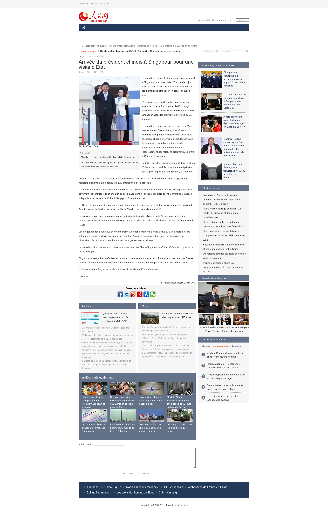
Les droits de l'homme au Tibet (135, 492)
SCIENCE (149, 32)
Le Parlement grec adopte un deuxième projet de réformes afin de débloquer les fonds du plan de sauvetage (165, 338)
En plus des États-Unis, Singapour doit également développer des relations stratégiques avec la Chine (109, 165)
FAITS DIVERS (183, 32)
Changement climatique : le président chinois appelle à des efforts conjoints (234, 79)
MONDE (119, 32)
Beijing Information (98, 492)
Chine (100, 56)
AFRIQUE (133, 32)
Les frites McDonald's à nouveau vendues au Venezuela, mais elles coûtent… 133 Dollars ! (221, 199)
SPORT (216, 32)
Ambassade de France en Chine (207, 487)
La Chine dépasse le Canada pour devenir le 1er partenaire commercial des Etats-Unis (234, 101)
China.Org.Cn (112, 487)
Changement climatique (122, 45)
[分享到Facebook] (120, 294)
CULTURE (164, 32)
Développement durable (95, 45)
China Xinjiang (168, 492)
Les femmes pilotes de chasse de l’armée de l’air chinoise (94, 427)
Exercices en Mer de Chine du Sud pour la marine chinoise (150, 427)
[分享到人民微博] (139, 294)
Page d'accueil (86, 56)
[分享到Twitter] (126, 294)
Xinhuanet (93, 487)
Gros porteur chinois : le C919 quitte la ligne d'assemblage (150, 400)
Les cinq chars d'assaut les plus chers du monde (179, 427)
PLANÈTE (202, 32)
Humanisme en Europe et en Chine (178, 45)
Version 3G (204, 20)
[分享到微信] (152, 294)
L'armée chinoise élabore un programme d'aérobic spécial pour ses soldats (223, 267)
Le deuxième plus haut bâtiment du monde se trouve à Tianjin (122, 427)
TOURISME (231, 32)
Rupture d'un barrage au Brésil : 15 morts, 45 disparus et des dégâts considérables (222, 213)
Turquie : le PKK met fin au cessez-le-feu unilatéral (165, 349)
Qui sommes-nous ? (223, 20)
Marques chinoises (147, 45)
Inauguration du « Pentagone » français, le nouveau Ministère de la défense (234, 171)
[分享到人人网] (146, 294)
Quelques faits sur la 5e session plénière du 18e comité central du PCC (115, 317)
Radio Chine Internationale (142, 487)
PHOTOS (89, 39)
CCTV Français (173, 487)
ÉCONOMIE (103, 32)
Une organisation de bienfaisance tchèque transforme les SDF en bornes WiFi (224, 235)
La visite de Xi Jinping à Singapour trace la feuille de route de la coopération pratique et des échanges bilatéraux (106, 364)
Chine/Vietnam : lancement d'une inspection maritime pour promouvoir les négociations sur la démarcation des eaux (107, 354)
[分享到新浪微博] (133, 294)
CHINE (88, 32)
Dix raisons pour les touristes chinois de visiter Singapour (107, 157)
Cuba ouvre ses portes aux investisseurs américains (166, 345)
